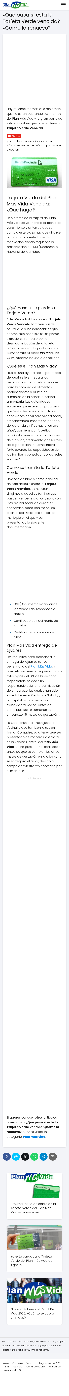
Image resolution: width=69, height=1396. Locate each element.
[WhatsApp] (34, 1157)
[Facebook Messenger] (16, 1157)
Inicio (6, 1363)
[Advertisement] (34, 72)
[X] (25, 1157)
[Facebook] (7, 1157)
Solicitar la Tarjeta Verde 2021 (43, 1363)
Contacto (24, 1370)
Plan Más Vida (41, 666)
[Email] (53, 1157)
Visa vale (17, 1363)
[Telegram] (44, 1157)
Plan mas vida (13, 1366)
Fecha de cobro (35, 1366)
